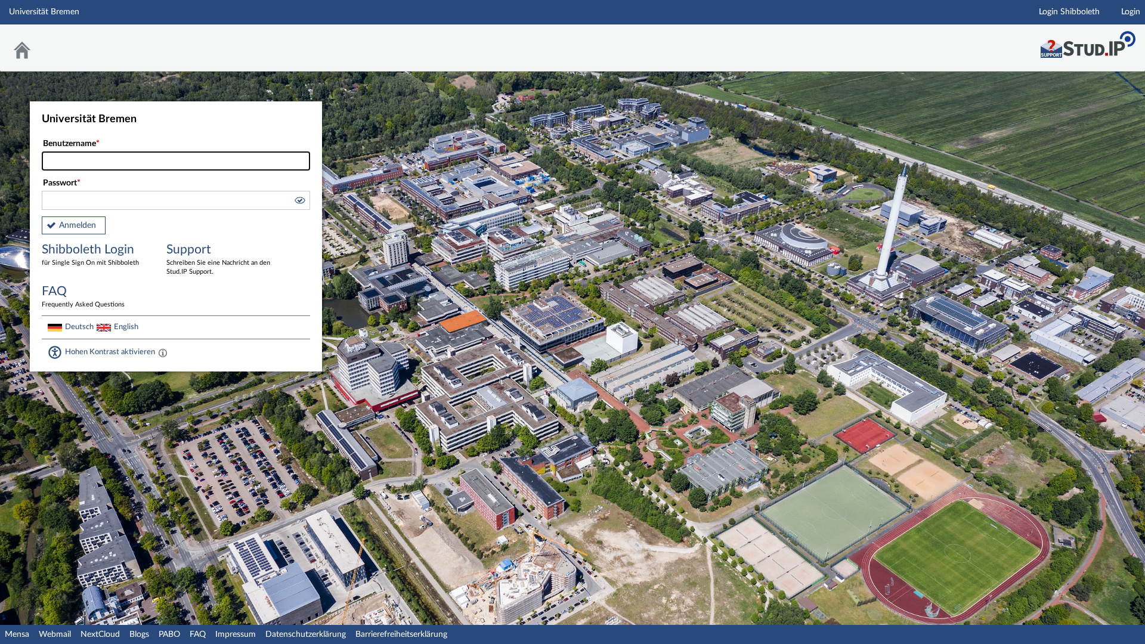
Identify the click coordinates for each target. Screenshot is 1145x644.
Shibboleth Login (90, 254)
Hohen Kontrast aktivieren (110, 351)
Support (218, 259)
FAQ (198, 634)
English (126, 326)
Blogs (139, 634)
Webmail (55, 634)
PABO (169, 634)
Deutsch (79, 326)
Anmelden (77, 225)
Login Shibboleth (1069, 12)
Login (1130, 12)
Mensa (17, 634)
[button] (299, 202)
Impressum (235, 634)
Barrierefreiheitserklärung (401, 634)
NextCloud (100, 634)
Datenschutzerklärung (305, 634)
